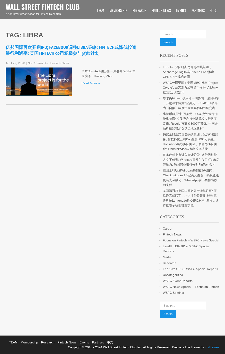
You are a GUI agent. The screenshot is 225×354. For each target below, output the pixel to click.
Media (167, 257)
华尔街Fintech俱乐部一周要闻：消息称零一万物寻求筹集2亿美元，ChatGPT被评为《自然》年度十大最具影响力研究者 (191, 103)
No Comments (38, 63)
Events (181, 10)
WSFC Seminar (173, 292)
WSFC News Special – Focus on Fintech (191, 286)
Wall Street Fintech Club (43, 7)
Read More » (91, 83)
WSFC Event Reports (177, 281)
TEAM (100, 10)
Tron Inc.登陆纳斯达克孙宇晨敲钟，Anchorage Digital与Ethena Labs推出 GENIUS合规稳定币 (188, 71)
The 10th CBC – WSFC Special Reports (190, 269)
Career (167, 228)
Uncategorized (173, 275)
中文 (213, 10)
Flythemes (211, 347)
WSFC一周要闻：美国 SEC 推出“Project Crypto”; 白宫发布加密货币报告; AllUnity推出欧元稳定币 (190, 87)
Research (139, 10)
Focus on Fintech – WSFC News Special (191, 240)
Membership (118, 10)
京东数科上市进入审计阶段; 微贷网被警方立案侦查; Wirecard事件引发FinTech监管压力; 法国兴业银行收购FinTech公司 (191, 159)
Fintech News (161, 10)
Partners (198, 10)
